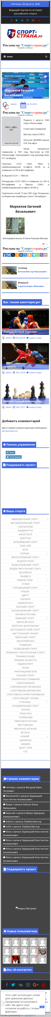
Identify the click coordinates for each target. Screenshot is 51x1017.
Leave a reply (35, 338)
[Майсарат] (16, 959)
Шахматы (25, 740)
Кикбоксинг (25, 602)
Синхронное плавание (25, 679)
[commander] (34, 951)
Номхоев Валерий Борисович (20, 331)
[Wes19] (42, 951)
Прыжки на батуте (25, 660)
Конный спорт (25, 606)
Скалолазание (25, 682)
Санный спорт (25, 675)
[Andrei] (34, 959)
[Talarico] (25, 942)
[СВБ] (42, 959)
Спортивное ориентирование (25, 694)
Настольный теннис (25, 633)
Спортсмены (11, 81)
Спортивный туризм (25, 698)
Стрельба (25, 702)
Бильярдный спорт (25, 541)
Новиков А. (9, 366)
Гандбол (25, 576)
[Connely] (16, 951)
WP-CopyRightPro (28, 1015)
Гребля (25, 591)
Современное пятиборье (25, 686)
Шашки (25, 743)
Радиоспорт (25, 663)
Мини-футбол (25, 622)
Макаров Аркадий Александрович (22, 401)
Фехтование (25, 724)
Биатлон (25, 538)
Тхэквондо (25, 717)
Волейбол (25, 572)
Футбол (25, 732)
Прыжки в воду (25, 656)
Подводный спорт (25, 648)
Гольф (25, 583)
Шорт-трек (25, 747)
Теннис (25, 709)
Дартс (25, 595)
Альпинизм (25, 526)
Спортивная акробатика (25, 690)
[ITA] (7, 959)
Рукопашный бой (25, 671)
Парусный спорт (25, 637)
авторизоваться (9, 431)
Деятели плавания (14, 75)
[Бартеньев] (25, 959)
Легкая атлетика (25, 614)
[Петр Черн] (42, 942)
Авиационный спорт (25, 519)
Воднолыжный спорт (25, 564)
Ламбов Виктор (33, 821)
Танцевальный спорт (25, 705)
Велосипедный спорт (25, 557)
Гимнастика (25, 580)
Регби (25, 667)
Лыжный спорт (24, 618)
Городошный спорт (25, 587)
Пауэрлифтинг (25, 641)
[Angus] (16, 942)
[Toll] (34, 942)
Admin (14, 104)
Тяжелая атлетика (25, 721)
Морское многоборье (25, 625)
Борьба (24, 553)
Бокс (25, 549)
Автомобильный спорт (25, 522)
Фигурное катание (25, 728)
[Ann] (7, 951)
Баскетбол (25, 534)
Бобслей (25, 545)
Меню (10, 56)
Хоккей (24, 736)
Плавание (25, 644)
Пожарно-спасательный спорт (25, 652)
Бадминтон (25, 530)
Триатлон (25, 713)
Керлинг (25, 599)
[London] (7, 942)
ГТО (25, 751)
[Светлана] (25, 951)
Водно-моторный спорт (25, 568)
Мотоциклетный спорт (25, 629)
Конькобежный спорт (25, 610)
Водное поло (25, 561)
